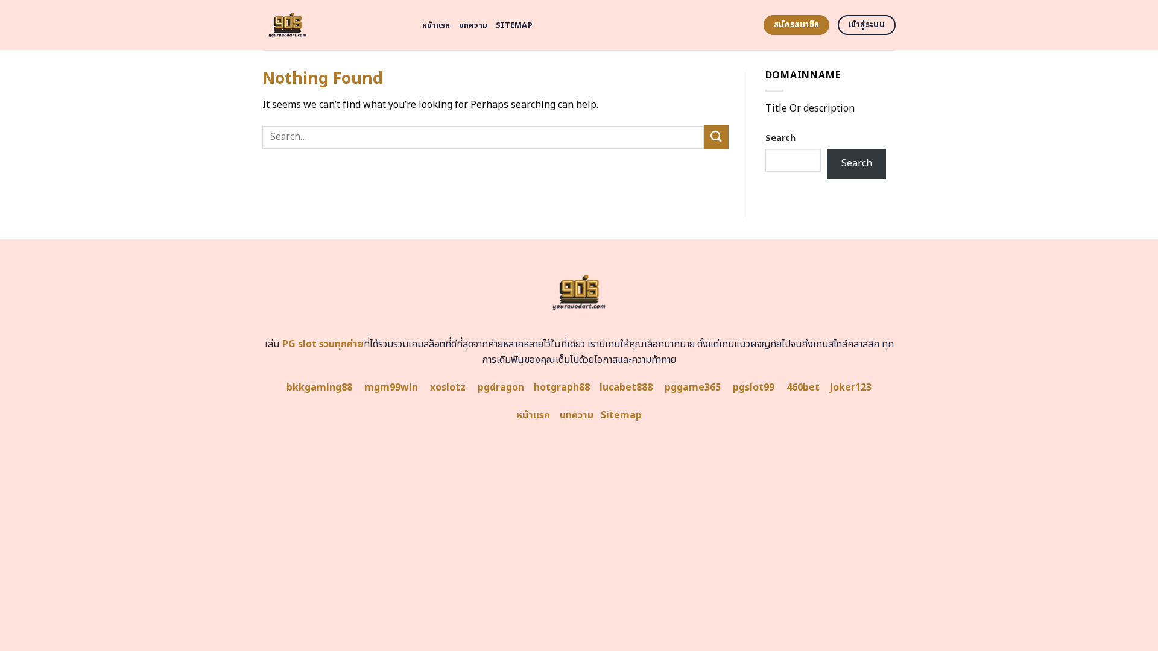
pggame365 (693, 387)
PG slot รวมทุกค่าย (323, 344)
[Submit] (716, 137)
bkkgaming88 (319, 387)
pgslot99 (753, 387)
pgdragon (501, 387)
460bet (803, 387)
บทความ (473, 25)
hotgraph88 (562, 387)
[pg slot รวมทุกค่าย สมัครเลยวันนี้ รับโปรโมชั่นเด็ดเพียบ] (333, 25)
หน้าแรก (436, 25)
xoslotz (448, 387)
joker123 (850, 387)
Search (780, 138)
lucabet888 (626, 387)
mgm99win (391, 387)
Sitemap (514, 25)
